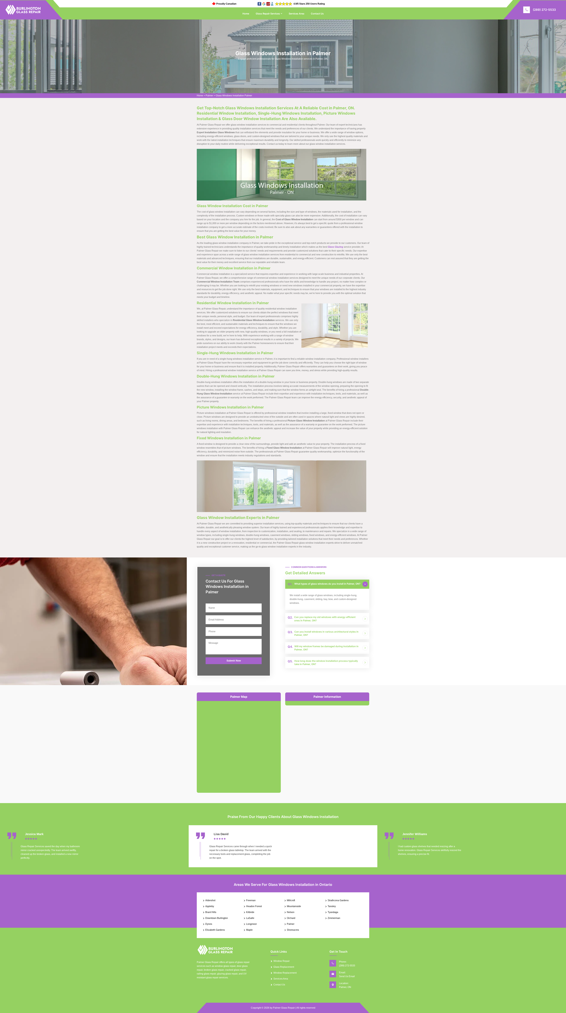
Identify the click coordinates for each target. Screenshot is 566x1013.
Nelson (290, 912)
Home (245, 13)
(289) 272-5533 (544, 10)
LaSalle (250, 918)
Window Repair (281, 961)
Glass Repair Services (268, 13)
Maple (249, 930)
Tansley (332, 906)
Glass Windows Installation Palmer (234, 95)
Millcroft (291, 900)
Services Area (296, 13)
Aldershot (210, 900)
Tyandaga (333, 912)
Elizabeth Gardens (215, 930)
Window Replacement (285, 973)
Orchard (291, 918)
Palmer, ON (345, 987)
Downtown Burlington (216, 918)
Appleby (209, 906)
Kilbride (250, 912)
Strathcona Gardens (338, 900)
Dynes (208, 924)
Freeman (251, 900)
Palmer (209, 95)
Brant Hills (210, 912)
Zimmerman (334, 918)
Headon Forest (254, 906)
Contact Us (317, 13)
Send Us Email (347, 976)
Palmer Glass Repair (284, 1008)
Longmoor (251, 924)
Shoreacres (293, 930)
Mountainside (294, 906)
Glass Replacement (283, 967)
